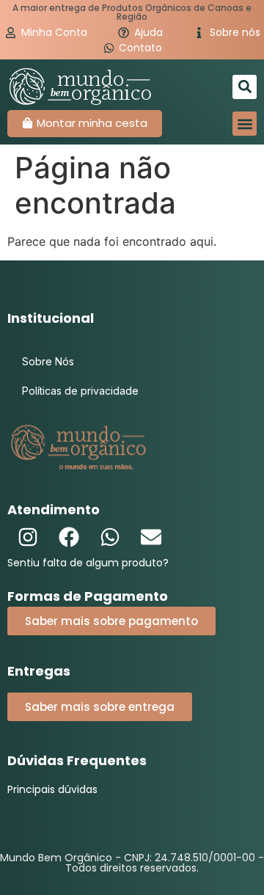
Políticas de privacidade (80, 390)
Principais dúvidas (52, 789)
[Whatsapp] (110, 537)
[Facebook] (68, 537)
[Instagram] (27, 537)
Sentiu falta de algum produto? (88, 562)
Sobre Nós (48, 361)
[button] (244, 87)
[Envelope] (151, 537)
